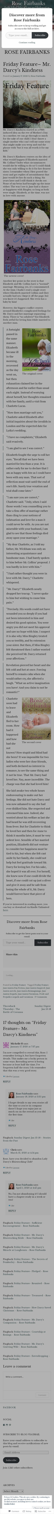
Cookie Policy (9, 1504)
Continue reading (27, 42)
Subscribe (40, 35)
